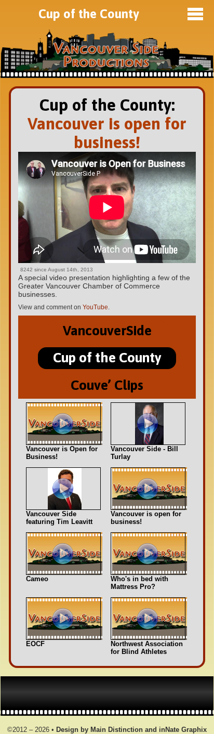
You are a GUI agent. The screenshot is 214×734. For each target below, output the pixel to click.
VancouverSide (107, 330)
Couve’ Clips (107, 385)
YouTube (95, 307)
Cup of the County (88, 14)
